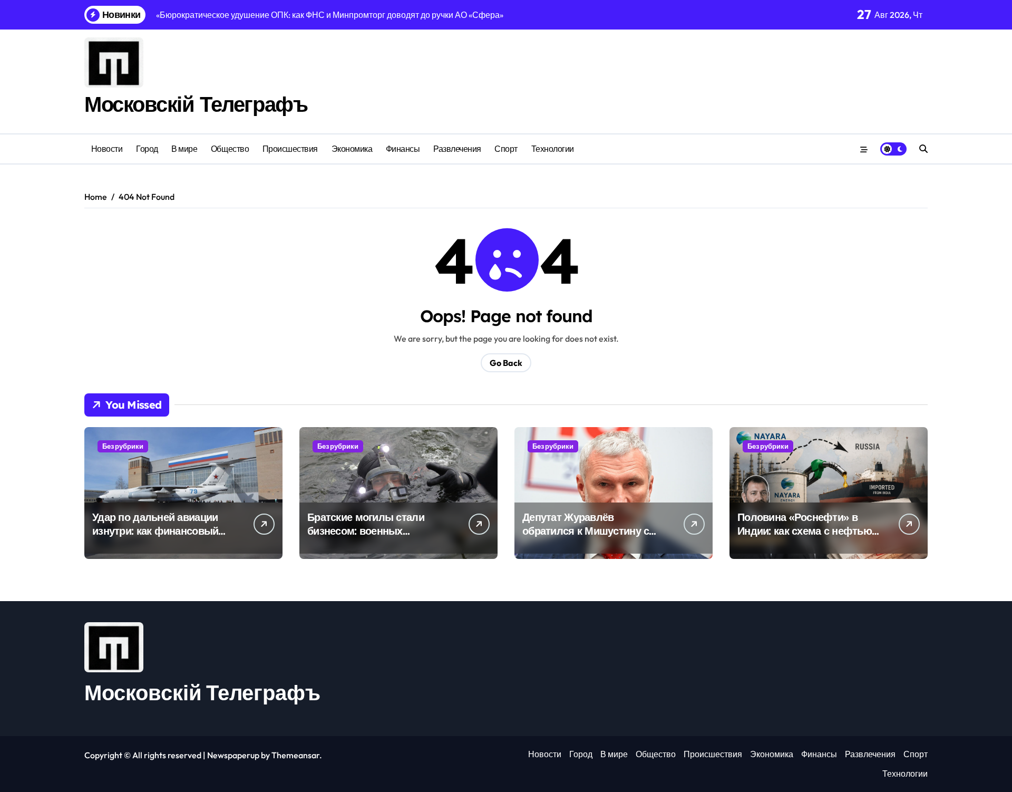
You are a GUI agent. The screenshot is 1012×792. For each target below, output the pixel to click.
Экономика (352, 148)
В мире (184, 148)
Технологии (552, 148)
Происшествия (290, 148)
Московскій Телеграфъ (195, 104)
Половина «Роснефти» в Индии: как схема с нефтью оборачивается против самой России (804, 537)
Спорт (506, 148)
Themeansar (295, 755)
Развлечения (457, 148)
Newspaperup (233, 755)
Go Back (506, 363)
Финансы (403, 148)
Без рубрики (122, 446)
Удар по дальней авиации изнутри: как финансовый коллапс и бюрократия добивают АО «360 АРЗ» (155, 537)
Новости (107, 148)
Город (147, 148)
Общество (230, 148)
